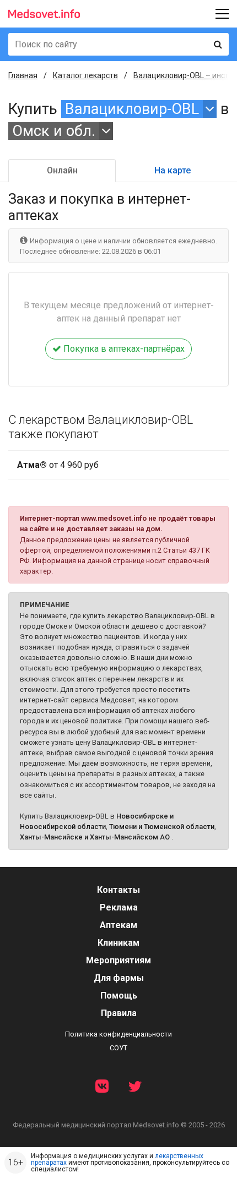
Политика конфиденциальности (118, 1034)
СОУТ (118, 1048)
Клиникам (118, 942)
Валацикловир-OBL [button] (132, 109)
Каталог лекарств (85, 75)
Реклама (119, 907)
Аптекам (118, 925)
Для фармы (119, 978)
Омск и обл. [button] (53, 131)
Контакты (118, 890)
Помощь (118, 995)
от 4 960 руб (58, 465)
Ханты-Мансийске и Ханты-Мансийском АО (95, 837)
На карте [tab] (172, 170)
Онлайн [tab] (62, 170)
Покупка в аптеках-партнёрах (123, 348)
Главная (22, 75)
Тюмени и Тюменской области (161, 826)
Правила (119, 1013)
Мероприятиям (118, 960)
